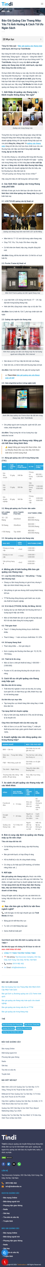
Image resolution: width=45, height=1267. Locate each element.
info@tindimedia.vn (18, 967)
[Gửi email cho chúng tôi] (14, 1164)
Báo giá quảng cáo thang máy (30, 46)
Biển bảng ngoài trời (9, 1053)
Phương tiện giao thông (10, 1057)
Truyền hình (6, 1074)
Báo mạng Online (8, 1049)
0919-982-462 (18, 964)
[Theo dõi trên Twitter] (8, 1164)
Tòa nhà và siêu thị (9, 1070)
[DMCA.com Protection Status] (7, 1158)
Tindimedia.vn (22, 1265)
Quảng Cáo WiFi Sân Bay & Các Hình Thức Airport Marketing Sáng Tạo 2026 (20, 1109)
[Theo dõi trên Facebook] (3, 1164)
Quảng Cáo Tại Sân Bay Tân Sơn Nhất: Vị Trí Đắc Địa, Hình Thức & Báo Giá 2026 (21, 1116)
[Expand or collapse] (40, 39)
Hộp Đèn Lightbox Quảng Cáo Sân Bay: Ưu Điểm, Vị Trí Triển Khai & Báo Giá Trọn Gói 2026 (22, 1102)
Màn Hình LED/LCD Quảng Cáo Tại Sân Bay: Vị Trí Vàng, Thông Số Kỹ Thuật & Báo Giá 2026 (20, 1088)
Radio (4, 1061)
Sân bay (5, 1065)
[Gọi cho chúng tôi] (19, 1164)
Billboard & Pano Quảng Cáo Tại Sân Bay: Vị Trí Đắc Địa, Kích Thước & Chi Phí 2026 (21, 1095)
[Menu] (42, 3)
